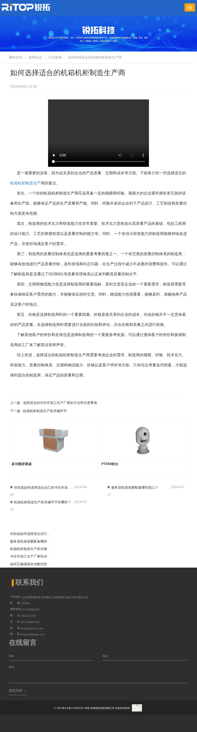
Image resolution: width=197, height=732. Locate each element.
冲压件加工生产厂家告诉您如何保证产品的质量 (31, 556)
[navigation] (190, 7)
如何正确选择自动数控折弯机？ (31, 564)
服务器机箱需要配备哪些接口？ (134, 487)
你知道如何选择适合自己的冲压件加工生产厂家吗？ (43, 487)
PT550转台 (109, 464)
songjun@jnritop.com (32, 634)
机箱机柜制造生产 (25, 183)
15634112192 (28, 615)
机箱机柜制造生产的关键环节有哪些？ (42, 502)
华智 (87, 708)
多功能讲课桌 (22, 464)
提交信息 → (18, 690)
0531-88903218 (30, 609)
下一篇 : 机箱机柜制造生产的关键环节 (38, 411)
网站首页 (15, 57)
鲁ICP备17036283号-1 (73, 708)
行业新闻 (55, 57)
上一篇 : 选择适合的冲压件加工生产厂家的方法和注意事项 (53, 403)
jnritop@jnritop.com (31, 628)
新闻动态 (35, 57)
